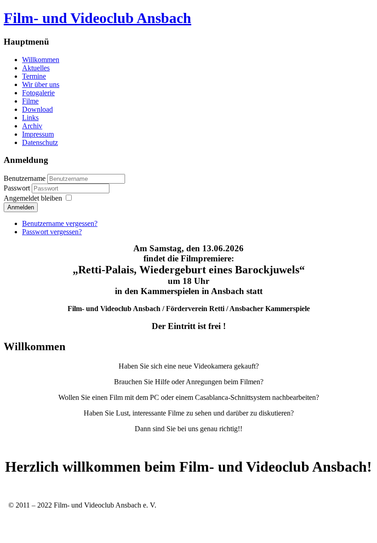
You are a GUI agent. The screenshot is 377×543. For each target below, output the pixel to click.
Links (30, 117)
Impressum (38, 134)
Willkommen (40, 60)
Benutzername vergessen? (59, 223)
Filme (30, 101)
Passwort (18, 188)
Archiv (32, 126)
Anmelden (20, 207)
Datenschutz (40, 142)
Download (37, 109)
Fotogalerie (38, 93)
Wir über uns (40, 84)
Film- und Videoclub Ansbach (97, 18)
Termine (34, 76)
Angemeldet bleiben (33, 198)
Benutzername (25, 178)
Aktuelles (36, 68)
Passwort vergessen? (52, 232)
